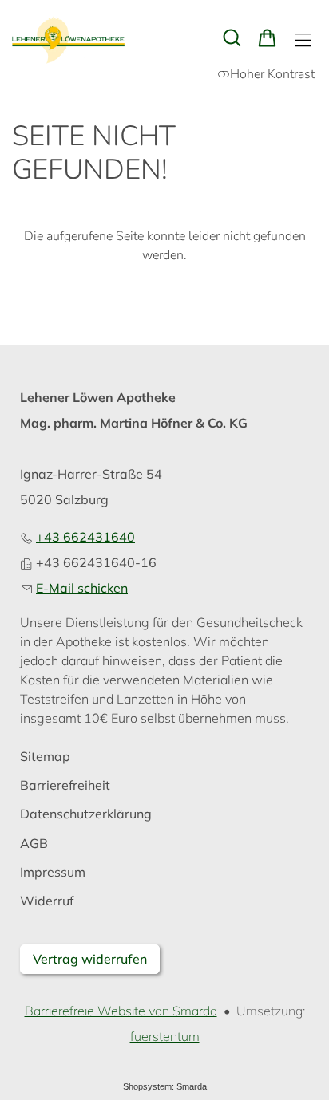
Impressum (52, 872)
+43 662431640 (85, 537)
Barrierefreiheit (65, 785)
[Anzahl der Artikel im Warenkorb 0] (267, 38)
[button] (232, 38)
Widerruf (46, 901)
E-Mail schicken (82, 588)
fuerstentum (165, 1036)
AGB (34, 843)
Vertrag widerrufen (90, 959)
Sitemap (45, 756)
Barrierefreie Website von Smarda (121, 1011)
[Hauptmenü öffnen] (303, 40)
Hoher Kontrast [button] (272, 74)
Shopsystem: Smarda (165, 1086)
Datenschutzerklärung (86, 814)
